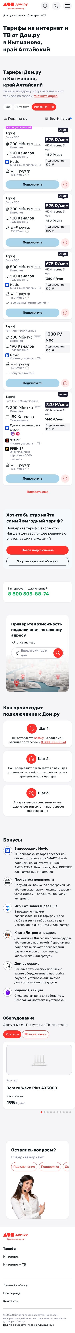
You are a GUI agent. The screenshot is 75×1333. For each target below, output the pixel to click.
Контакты (10, 1301)
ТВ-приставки (35, 1034)
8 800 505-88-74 (28, 594)
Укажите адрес (46, 96)
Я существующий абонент (37, 561)
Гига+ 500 (12, 260)
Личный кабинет (16, 1285)
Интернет (22, 107)
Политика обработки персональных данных (28, 1324)
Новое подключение (38, 550)
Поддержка (50, 1167)
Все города (12, 1293)
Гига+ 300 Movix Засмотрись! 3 (23, 401)
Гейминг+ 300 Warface (21, 330)
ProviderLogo (17, 6)
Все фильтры (60, 118)
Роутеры (12, 1034)
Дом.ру (7, 15)
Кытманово (20, 15)
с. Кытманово (26, 642)
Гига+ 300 (12, 137)
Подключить (32, 184)
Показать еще (37, 492)
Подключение (24, 1167)
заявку (39, 738)
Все (7, 107)
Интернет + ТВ (44, 107)
